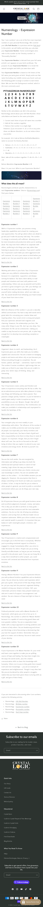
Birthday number (22, 704)
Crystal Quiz (8, 814)
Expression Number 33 (36, 213)
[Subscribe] (36, 750)
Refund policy (8, 801)
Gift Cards (7, 788)
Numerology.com (33, 190)
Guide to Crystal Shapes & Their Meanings (17, 819)
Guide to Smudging (10, 828)
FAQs (5, 854)
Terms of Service (9, 797)
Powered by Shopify (29, 905)
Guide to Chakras (9, 832)
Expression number (23, 707)
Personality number (23, 709)
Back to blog (23, 727)
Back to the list (7, 262)
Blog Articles (8, 841)
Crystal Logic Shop (18, 905)
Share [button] (6, 718)
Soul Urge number (22, 712)
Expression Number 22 (36, 206)
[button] (4, 9)
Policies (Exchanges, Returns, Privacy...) (16, 858)
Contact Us (7, 792)
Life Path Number (22, 701)
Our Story (7, 783)
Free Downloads (9, 836)
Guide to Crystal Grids (11, 823)
